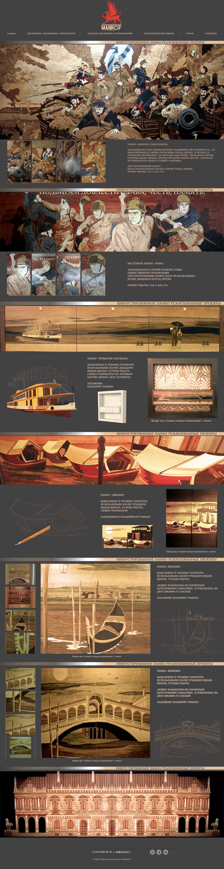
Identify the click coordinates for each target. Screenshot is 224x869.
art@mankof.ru (123, 852)
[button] (51, 33)
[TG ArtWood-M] (159, 852)
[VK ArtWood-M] (165, 852)
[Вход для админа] (129, 867)
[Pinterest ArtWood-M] (152, 852)
